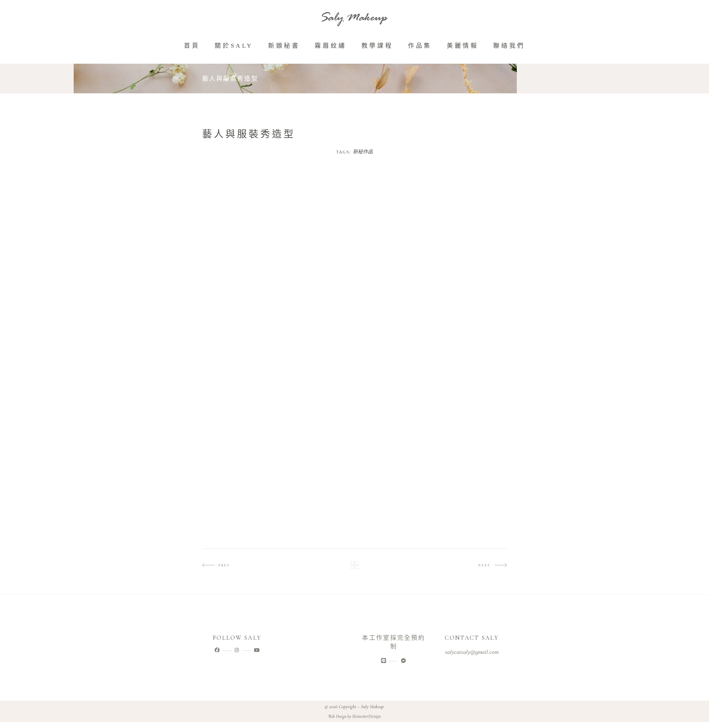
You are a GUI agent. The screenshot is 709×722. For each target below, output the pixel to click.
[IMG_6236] (393, 325)
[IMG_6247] (316, 512)
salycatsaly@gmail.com (472, 652)
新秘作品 (363, 152)
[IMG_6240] (393, 387)
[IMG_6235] (316, 325)
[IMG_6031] (316, 217)
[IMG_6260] (393, 512)
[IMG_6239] (316, 438)
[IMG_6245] (470, 501)
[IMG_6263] (470, 512)
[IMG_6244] (393, 501)
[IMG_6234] (239, 294)
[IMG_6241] (470, 438)
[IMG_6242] (239, 501)
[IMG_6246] (239, 512)
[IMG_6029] (239, 205)
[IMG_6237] (470, 325)
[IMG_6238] (239, 438)
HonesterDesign (366, 716)
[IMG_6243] (316, 501)
